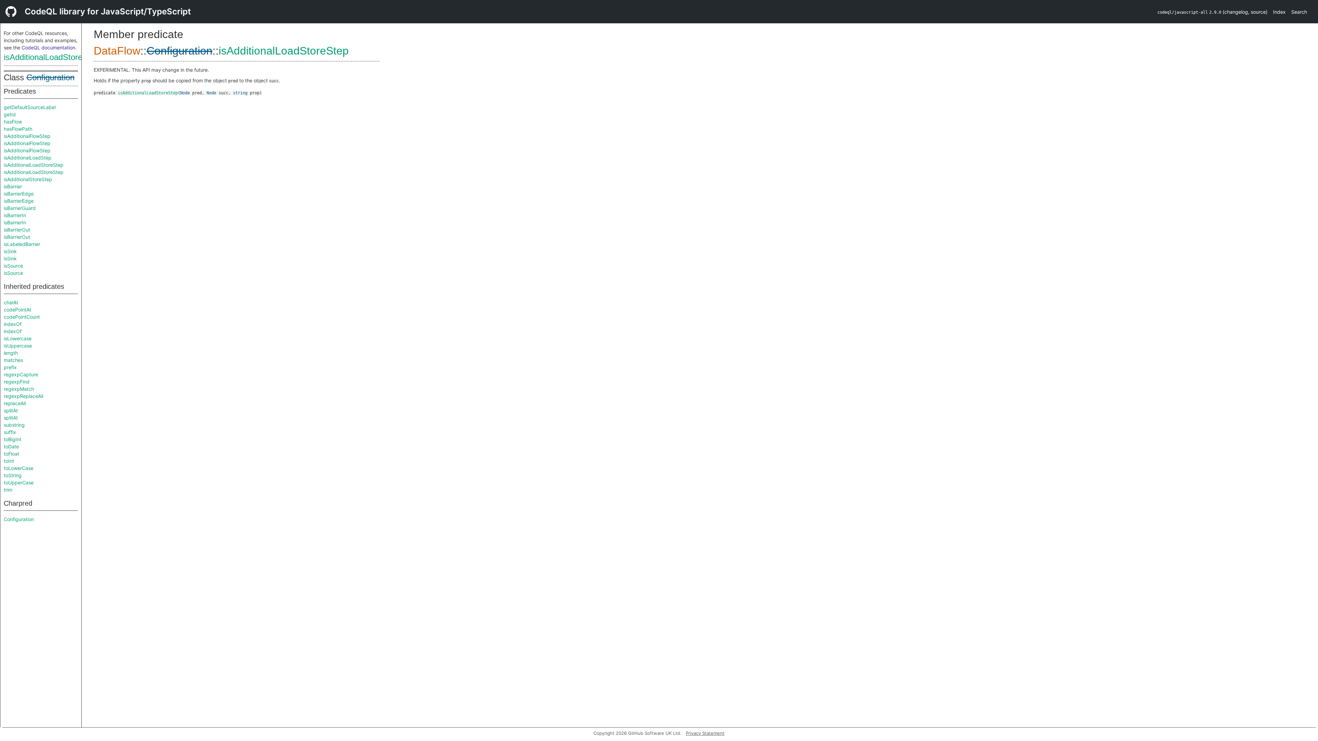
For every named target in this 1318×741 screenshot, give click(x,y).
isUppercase (18, 346)
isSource (13, 266)
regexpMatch (19, 389)
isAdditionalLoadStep (27, 158)
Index (1279, 12)
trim (8, 490)
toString (13, 475)
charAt (11, 302)
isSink (10, 251)
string (240, 93)
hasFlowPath (18, 129)
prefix (10, 367)
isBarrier (13, 186)
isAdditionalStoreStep (28, 179)
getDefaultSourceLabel (30, 107)
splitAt (11, 410)
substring (14, 425)
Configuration (50, 77)
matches (13, 360)
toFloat (11, 454)
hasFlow (13, 122)
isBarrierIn (15, 215)
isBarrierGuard (20, 208)
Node (185, 93)
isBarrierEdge (19, 194)
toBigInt (12, 439)
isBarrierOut (17, 230)
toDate (11, 446)
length (11, 353)
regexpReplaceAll (23, 396)
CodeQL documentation (48, 47)
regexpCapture (21, 374)
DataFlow (117, 51)
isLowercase (18, 338)
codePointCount (22, 317)
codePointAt (17, 310)
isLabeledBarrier (22, 244)
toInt (9, 461)
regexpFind (17, 382)
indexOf (13, 324)
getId (10, 114)
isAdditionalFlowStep (27, 136)
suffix (10, 432)
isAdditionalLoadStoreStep (51, 57)
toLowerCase (18, 468)
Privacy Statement (705, 733)
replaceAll (15, 403)
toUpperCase (19, 482)
